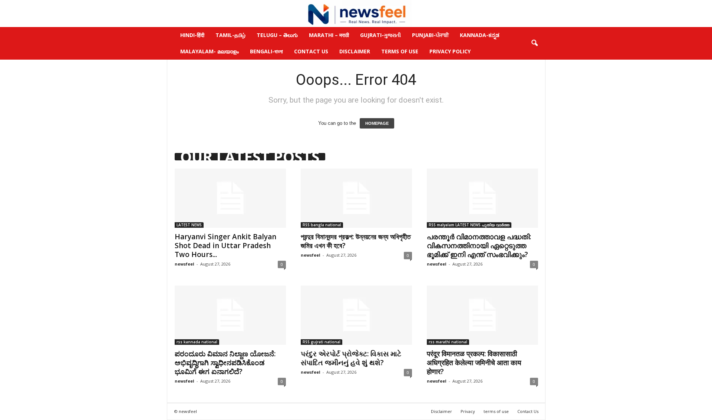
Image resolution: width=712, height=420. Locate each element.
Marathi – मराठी (329, 35)
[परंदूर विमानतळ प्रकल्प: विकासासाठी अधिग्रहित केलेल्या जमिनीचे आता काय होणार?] (482, 315)
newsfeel (184, 264)
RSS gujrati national (321, 341)
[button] (534, 43)
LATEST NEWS (189, 224)
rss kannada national (197, 341)
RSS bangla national (322, 224)
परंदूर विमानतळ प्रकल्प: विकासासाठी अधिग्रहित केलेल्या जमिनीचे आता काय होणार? (474, 362)
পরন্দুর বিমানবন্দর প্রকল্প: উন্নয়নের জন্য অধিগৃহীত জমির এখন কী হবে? (356, 241)
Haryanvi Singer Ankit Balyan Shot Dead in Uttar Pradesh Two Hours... (225, 245)
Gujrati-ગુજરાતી (380, 35)
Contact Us (311, 51)
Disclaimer (354, 51)
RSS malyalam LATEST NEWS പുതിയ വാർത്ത (469, 224)
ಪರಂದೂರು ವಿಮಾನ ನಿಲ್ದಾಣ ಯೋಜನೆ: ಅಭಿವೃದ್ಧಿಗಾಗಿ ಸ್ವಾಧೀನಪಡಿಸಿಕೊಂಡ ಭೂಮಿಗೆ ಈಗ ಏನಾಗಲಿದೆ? (225, 362)
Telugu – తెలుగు (277, 35)
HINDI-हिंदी (192, 35)
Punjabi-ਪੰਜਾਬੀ (430, 35)
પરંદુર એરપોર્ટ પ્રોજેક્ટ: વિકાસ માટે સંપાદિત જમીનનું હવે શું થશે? (351, 358)
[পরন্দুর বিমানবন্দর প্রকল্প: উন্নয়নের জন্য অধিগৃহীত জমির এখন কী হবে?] (356, 198)
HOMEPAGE (377, 123)
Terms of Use (399, 51)
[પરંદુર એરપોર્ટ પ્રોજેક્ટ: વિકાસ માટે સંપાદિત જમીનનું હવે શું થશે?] (356, 315)
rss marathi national (448, 341)
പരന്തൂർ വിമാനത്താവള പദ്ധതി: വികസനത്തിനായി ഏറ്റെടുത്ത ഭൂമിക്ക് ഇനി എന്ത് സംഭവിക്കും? (479, 245)
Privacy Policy (450, 51)
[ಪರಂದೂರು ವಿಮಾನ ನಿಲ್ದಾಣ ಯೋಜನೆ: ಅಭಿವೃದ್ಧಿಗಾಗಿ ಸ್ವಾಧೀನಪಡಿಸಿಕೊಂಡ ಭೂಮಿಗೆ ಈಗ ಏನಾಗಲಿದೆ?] (230, 315)
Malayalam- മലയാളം (209, 51)
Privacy (468, 411)
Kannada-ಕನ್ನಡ (480, 35)
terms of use (496, 411)
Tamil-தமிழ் (230, 35)
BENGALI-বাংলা (266, 51)
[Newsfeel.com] (356, 13)
